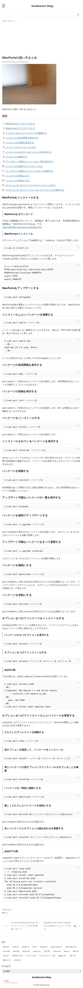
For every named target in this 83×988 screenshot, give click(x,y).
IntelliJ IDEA (70, 947)
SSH (76, 951)
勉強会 (62, 956)
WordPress (17, 956)
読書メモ (7, 960)
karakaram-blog (42, 6)
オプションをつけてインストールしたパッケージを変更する (35, 190)
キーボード (31, 956)
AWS (6, 947)
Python (57, 951)
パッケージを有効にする (18, 180)
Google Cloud (56, 947)
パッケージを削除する (16, 156)
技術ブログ (7, 909)
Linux (6, 951)
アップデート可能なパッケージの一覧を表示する (29, 161)
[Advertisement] (41, 38)
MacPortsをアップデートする (20, 128)
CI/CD (16, 947)
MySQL (26, 951)
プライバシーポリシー (11, 983)
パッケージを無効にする (18, 175)
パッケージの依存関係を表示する (22, 138)
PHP (47, 951)
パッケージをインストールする (21, 147)
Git (34, 947)
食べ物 (17, 960)
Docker (25, 947)
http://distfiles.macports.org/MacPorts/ (22, 227)
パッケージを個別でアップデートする (24, 166)
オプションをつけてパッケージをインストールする (30, 185)
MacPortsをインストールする (20, 123)
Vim (6, 956)
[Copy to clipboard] (78, 246)
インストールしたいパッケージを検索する (26, 133)
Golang (43, 947)
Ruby (66, 951)
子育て (72, 956)
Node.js (37, 951)
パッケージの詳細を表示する (20, 142)
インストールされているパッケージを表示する (28, 152)
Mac (6, 913)
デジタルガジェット (47, 956)
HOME (7, 981)
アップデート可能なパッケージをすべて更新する (29, 171)
